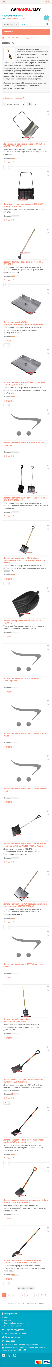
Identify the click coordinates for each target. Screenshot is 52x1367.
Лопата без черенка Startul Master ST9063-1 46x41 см (24, 622)
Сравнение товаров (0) (15, 98)
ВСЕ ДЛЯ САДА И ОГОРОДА (18, 38)
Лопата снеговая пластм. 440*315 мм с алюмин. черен (25, 790)
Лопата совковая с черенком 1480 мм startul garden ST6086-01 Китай (24, 1141)
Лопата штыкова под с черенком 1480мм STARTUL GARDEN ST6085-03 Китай (22, 1261)
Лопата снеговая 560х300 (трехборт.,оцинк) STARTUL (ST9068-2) (24, 383)
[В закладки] (48, 111)
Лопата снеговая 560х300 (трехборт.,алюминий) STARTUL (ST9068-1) (23, 323)
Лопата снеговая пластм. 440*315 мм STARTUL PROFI (24, 734)
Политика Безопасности (14, 1323)
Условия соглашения (12, 1326)
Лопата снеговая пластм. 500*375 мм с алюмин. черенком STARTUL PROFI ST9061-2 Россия (25, 845)
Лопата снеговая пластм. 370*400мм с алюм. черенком (24, 444)
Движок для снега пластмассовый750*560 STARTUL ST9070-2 (23, 205)
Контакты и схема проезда (15, 1333)
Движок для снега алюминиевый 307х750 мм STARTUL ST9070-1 (24, 145)
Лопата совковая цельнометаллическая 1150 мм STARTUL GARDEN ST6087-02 (25, 1201)
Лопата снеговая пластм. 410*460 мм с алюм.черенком (21, 679)
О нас (6, 1317)
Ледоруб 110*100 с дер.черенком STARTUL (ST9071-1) (23, 263)
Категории (8, 32)
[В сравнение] (48, 114)
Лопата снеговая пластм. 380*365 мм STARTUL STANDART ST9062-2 (25, 499)
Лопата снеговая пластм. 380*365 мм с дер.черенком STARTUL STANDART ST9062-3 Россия (24, 560)
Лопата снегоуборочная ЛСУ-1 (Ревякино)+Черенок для (17, 1020)
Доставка (7, 1320)
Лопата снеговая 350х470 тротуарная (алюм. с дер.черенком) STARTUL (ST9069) (25, 905)
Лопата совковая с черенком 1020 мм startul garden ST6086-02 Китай (24, 1080)
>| (4, 1299)
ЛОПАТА (36, 38)
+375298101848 (11, 15)
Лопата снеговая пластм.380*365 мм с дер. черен (23, 965)
